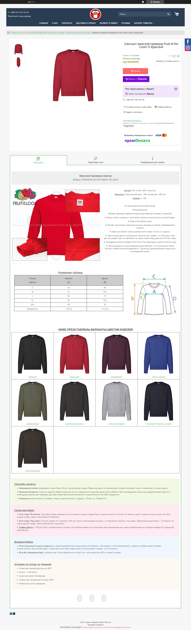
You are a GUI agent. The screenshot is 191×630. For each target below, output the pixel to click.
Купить (137, 71)
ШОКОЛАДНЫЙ (32, 471)
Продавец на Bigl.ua (96, 625)
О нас (55, 23)
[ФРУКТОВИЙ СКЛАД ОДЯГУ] (95, 14)
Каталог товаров (143, 23)
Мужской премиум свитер (78, 32)
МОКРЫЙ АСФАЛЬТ (74, 424)
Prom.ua (108, 622)
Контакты (67, 23)
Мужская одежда (56, 32)
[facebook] (11, 614)
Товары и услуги (18, 32)
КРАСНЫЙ (74, 377)
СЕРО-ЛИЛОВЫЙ (116, 424)
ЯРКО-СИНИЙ (158, 377)
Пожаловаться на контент (94, 627)
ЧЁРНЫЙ (32, 377)
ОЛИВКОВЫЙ (32, 424)
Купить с (132, 79)
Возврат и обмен (108, 23)
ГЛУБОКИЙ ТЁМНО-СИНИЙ (158, 424)
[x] (14, 614)
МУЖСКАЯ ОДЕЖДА (37, 32)
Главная (43, 23)
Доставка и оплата (86, 23)
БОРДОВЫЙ (116, 377)
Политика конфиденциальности (118, 627)
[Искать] (168, 14)
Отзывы (126, 23)
